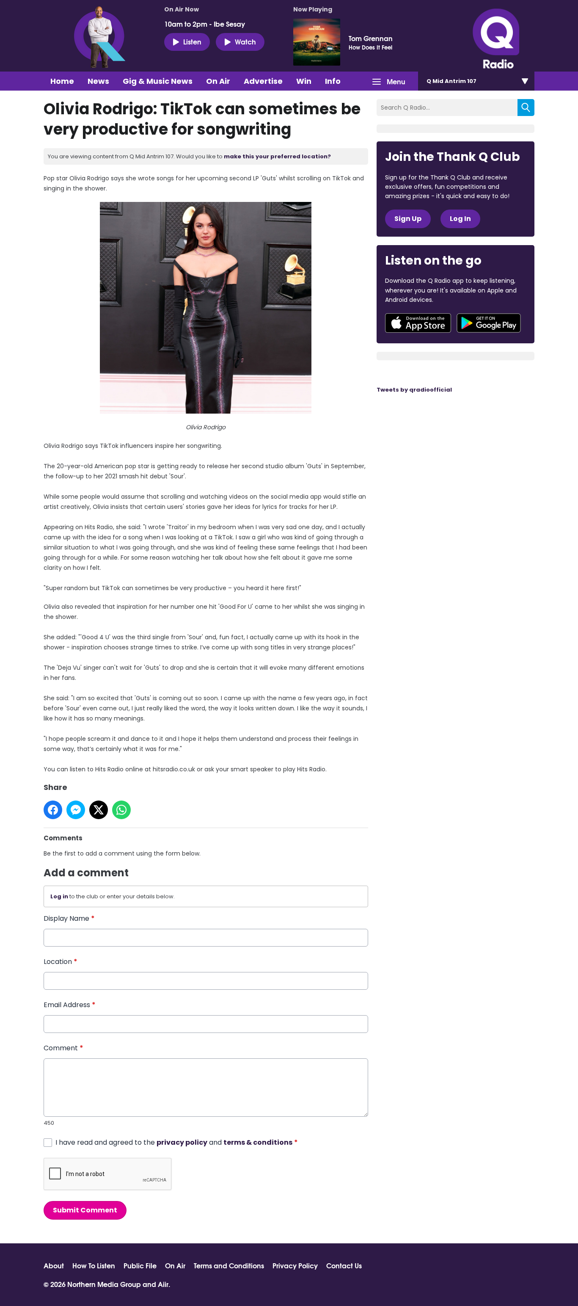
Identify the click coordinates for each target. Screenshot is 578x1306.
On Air (218, 81)
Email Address (70, 1005)
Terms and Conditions (229, 1265)
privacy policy (182, 1142)
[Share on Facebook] (53, 810)
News (98, 81)
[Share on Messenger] (75, 810)
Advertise (263, 81)
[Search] (525, 107)
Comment (63, 1048)
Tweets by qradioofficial (414, 390)
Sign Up (407, 219)
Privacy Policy (295, 1265)
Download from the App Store (418, 323)
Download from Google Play (489, 323)
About (54, 1265)
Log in (59, 896)
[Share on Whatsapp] (121, 810)
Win (303, 81)
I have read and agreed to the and (176, 1142)
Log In (460, 219)
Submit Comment (85, 1210)
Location (60, 961)
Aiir (163, 1283)
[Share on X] (98, 810)
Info (333, 81)
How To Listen (93, 1265)
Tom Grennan (371, 38)
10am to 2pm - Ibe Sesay (204, 24)
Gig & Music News (158, 81)
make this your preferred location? (277, 156)
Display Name (69, 918)
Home (62, 81)
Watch (245, 41)
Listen (192, 41)
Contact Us (344, 1265)
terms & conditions (257, 1142)
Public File (140, 1265)
